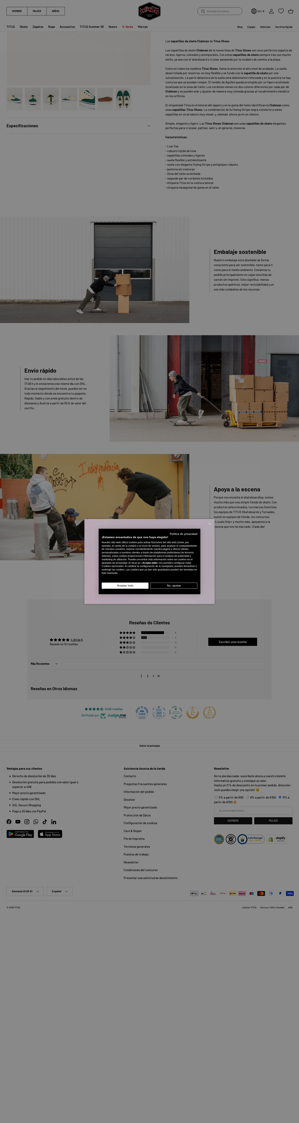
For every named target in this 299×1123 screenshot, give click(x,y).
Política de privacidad (183, 533)
